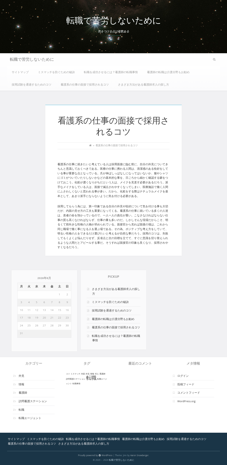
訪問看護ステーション (33, 401)
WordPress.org (186, 401)
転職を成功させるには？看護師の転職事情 (111, 72)
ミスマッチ (75, 374)
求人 (97, 374)
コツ (68, 374)
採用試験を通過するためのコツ (31, 85)
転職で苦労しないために (113, 22)
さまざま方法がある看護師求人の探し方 (143, 85)
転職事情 (76, 383)
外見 (21, 376)
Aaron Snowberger (139, 456)
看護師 (23, 393)
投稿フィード (185, 384)
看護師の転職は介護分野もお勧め (168, 72)
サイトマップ (20, 72)
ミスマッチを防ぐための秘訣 (56, 72)
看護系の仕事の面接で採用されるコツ (85, 85)
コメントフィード (188, 393)
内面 (83, 374)
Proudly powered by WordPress (95, 456)
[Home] (90, 146)
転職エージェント (30, 418)
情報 (21, 384)
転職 (21, 410)
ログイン (183, 376)
